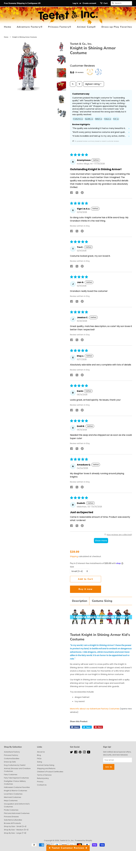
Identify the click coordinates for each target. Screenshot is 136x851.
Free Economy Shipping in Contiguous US (22, 3)
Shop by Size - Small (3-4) (15, 826)
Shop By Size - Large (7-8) (15, 833)
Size (72, 566)
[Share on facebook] (71, 193)
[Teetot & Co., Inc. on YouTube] (88, 753)
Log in (75, 3)
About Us (41, 752)
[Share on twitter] (76, 193)
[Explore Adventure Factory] (101, 623)
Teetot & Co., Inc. (67, 840)
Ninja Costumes (11, 800)
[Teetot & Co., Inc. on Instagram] (84, 753)
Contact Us (41, 785)
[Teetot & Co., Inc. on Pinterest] (80, 753)
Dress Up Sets (10, 762)
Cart (106, 3)
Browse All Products (12, 823)
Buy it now (85, 589)
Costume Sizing (102, 601)
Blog (39, 755)
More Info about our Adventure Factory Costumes (94, 708)
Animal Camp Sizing (45, 765)
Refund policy (43, 778)
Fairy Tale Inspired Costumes (16, 778)
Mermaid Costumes (12, 797)
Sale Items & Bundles (13, 820)
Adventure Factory (12, 752)
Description (79, 601)
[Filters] (79, 84)
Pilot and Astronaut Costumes (16, 813)
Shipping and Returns (46, 768)
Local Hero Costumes (13, 794)
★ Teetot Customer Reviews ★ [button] (68, 847)
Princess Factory (11, 755)
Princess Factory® (59, 26)
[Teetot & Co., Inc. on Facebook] (75, 753)
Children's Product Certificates (50, 771)
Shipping (74, 556)
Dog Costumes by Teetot (14, 765)
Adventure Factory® (30, 26)
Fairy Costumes (10, 774)
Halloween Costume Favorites (17, 787)
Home (7, 26)
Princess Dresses (11, 816)
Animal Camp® (86, 26)
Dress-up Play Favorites (116, 26)
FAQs (39, 758)
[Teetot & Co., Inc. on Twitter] (71, 753)
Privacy (40, 781)
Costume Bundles (11, 758)
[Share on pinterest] (82, 193)
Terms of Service (44, 775)
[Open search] (73, 84)
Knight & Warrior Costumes (15, 790)
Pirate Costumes (11, 810)
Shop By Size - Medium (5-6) (16, 830)
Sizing (39, 762)
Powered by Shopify (83, 840)
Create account (89, 3)
